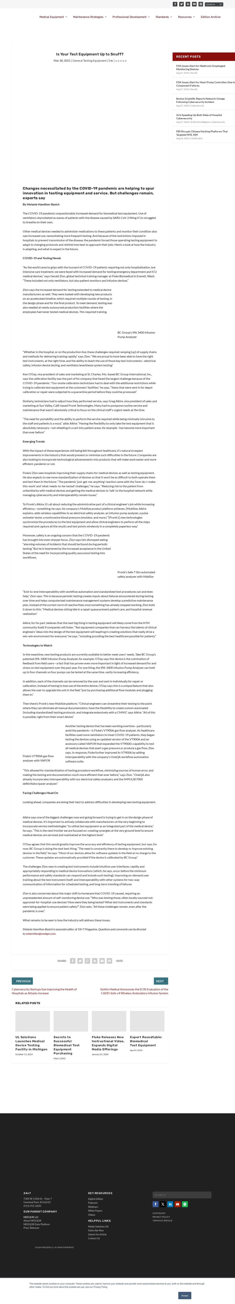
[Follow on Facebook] (155, 1204)
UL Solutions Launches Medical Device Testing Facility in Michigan (31, 1043)
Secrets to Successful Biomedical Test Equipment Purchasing (67, 1045)
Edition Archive (210, 17)
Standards (162, 17)
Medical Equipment (51, 17)
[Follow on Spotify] (185, 1204)
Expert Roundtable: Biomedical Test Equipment (146, 1041)
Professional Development (130, 17)
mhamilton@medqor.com (41, 933)
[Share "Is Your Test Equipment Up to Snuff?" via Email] (102, 961)
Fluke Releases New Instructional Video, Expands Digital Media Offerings (108, 1043)
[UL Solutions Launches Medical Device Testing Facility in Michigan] (32, 1021)
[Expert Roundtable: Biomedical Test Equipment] (147, 1021)
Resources (185, 17)
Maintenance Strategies (88, 17)
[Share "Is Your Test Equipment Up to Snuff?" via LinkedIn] (94, 961)
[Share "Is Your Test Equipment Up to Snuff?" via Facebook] (72, 961)
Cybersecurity (197, 105)
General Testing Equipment (90, 60)
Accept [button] (184, 1295)
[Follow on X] (163, 1204)
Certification (197, 138)
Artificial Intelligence (200, 122)
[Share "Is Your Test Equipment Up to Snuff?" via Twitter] (80, 961)
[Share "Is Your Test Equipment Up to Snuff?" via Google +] (87, 961)
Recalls (194, 72)
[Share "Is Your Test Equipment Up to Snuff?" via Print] (109, 961)
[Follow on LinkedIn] (170, 1204)
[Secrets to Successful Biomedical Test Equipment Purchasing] (71, 1021)
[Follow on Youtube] (177, 1204)
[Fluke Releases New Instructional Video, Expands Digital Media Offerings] (109, 1021)
